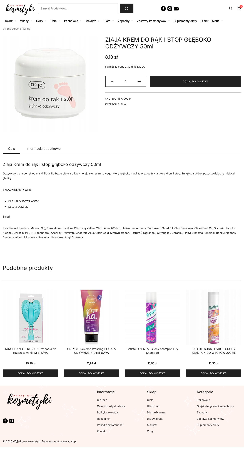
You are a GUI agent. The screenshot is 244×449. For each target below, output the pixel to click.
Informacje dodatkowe (43, 149)
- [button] (112, 81)
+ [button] (139, 81)
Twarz (8, 21)
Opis (11, 149)
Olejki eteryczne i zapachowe (215, 406)
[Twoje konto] (230, 8)
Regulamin (103, 418)
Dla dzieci (153, 406)
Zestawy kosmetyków (151, 21)
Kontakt (101, 431)
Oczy (39, 21)
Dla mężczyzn (156, 412)
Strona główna (12, 28)
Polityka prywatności (110, 425)
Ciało (106, 21)
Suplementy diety (185, 21)
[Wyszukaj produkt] (126, 8)
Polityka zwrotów (108, 412)
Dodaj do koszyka (195, 81)
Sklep (26, 28)
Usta (54, 21)
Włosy (24, 21)
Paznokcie (71, 21)
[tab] (11, 149)
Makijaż (91, 21)
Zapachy (124, 21)
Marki (216, 21)
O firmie (102, 400)
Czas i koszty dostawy (111, 406)
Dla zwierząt (155, 418)
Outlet (204, 21)
